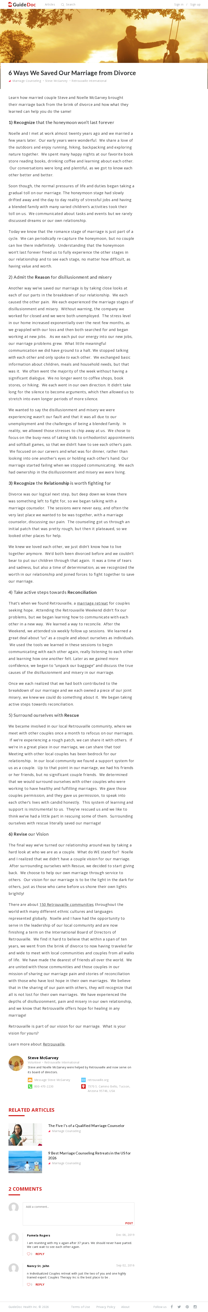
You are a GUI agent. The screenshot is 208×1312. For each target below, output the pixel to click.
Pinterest (188, 1307)
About (125, 1307)
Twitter (180, 1307)
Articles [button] (50, 4)
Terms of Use (80, 1307)
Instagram (195, 1307)
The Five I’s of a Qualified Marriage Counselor (86, 1125)
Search (70, 4)
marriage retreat (92, 603)
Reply (40, 1254)
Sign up (195, 4)
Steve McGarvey (56, 81)
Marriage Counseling (26, 81)
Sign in (178, 4)
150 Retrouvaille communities (66, 904)
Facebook (172, 1307)
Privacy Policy (105, 1307)
